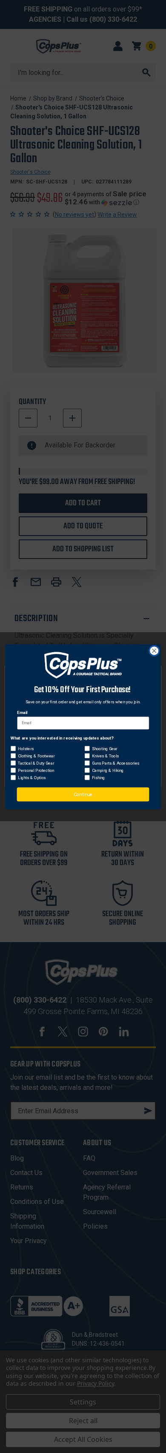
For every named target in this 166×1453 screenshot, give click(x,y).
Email (22, 712)
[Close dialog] (154, 650)
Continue (83, 794)
